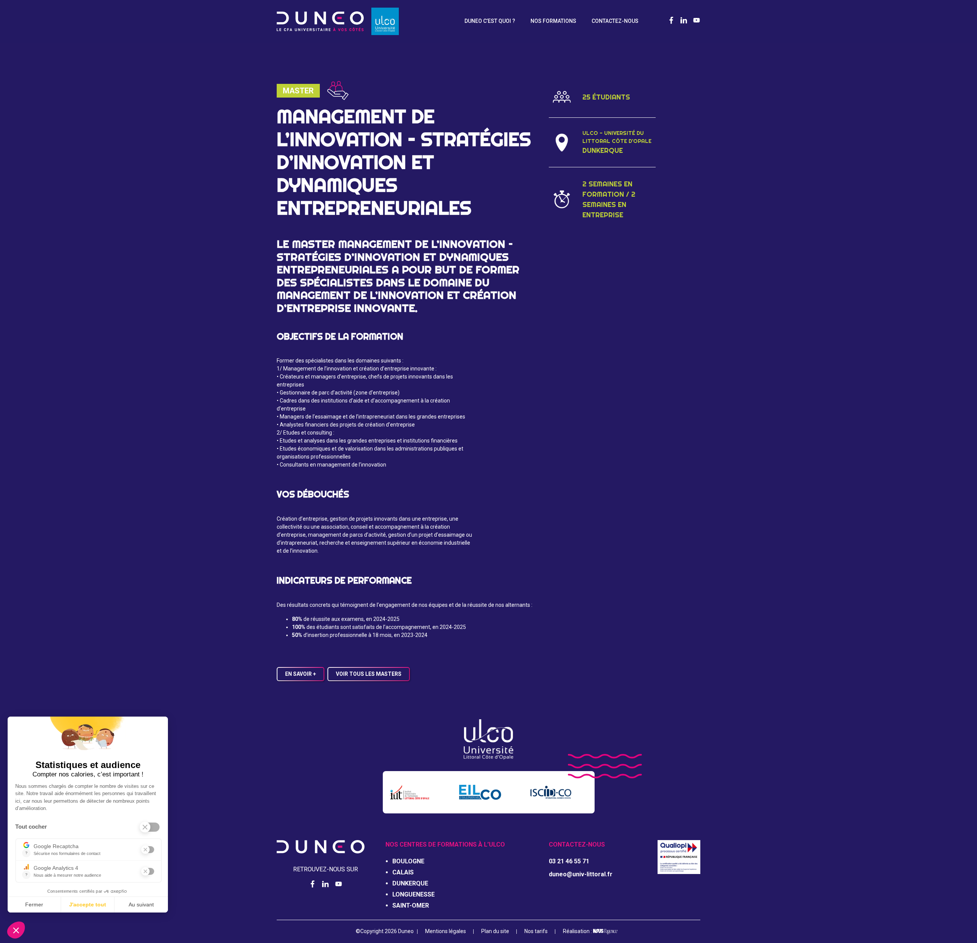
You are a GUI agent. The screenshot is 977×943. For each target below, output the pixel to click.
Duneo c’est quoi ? (489, 21)
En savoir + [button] (300, 674)
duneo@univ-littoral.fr (581, 874)
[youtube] (696, 20)
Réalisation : (578, 931)
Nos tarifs (536, 931)
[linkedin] (684, 20)
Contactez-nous (615, 21)
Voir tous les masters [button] (368, 674)
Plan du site (495, 931)
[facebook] (671, 20)
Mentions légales (445, 931)
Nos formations (553, 21)
